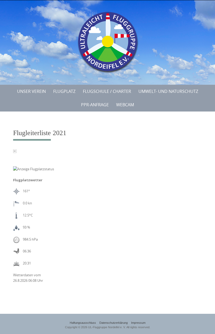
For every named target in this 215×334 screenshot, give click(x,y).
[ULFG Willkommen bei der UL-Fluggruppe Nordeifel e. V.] (107, 41)
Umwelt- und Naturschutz (168, 91)
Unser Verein (31, 91)
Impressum (138, 322)
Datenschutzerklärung (113, 322)
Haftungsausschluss (83, 322)
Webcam (125, 105)
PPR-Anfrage (95, 105)
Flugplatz (64, 91)
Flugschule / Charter (107, 91)
